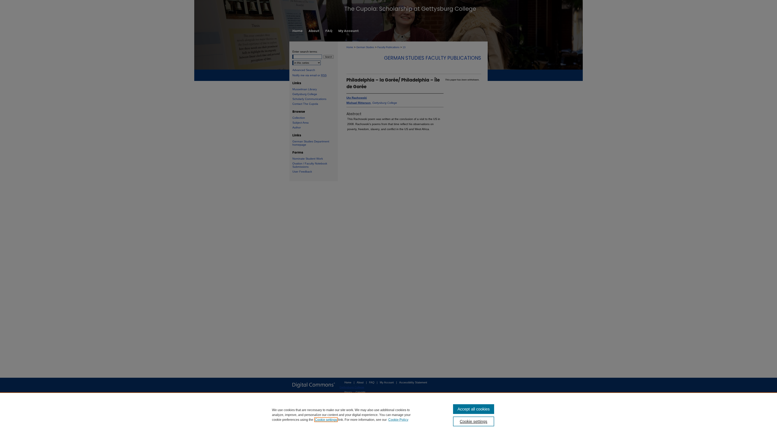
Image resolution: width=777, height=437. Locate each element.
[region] (388, 414)
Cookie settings (326, 419)
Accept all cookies (473, 409)
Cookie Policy (398, 419)
